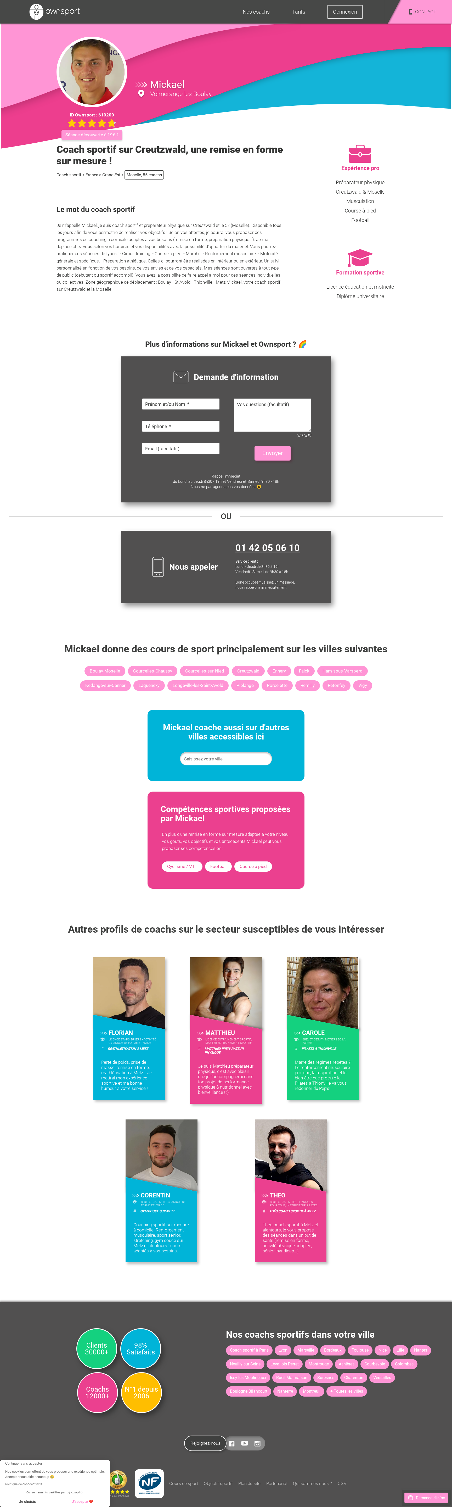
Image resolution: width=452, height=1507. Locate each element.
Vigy (362, 685)
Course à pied (253, 866)
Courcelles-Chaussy (152, 671)
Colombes (404, 1364)
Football (218, 866)
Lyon (283, 1350)
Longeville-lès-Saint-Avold (198, 685)
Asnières (346, 1364)
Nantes (420, 1350)
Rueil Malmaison (291, 1377)
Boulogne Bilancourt (248, 1391)
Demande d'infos (430, 1497)
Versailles (382, 1377)
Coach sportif (68, 174)
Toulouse (360, 1350)
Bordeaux (333, 1350)
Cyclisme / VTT (182, 866)
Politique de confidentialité (23, 1484)
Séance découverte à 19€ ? (91, 134)
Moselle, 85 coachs (144, 174)
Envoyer (272, 453)
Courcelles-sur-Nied (204, 671)
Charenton (353, 1377)
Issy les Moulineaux (248, 1377)
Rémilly (308, 685)
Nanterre (285, 1391)
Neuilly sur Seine (245, 1364)
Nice (382, 1350)
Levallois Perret (284, 1364)
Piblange (245, 685)
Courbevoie (374, 1364)
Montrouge (319, 1364)
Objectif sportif (218, 1483)
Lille (400, 1350)
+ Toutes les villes (346, 1391)
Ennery (279, 671)
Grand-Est (111, 174)
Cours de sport (183, 1483)
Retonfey (336, 685)
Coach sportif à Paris (249, 1350)
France (92, 174)
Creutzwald (248, 671)
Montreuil (311, 1391)
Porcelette (277, 685)
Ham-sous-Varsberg (343, 671)
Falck (304, 671)
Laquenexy (149, 685)
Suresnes (325, 1377)
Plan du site (249, 1483)
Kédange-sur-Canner (105, 685)
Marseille (305, 1350)
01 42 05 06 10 (267, 547)
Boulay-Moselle (105, 671)
